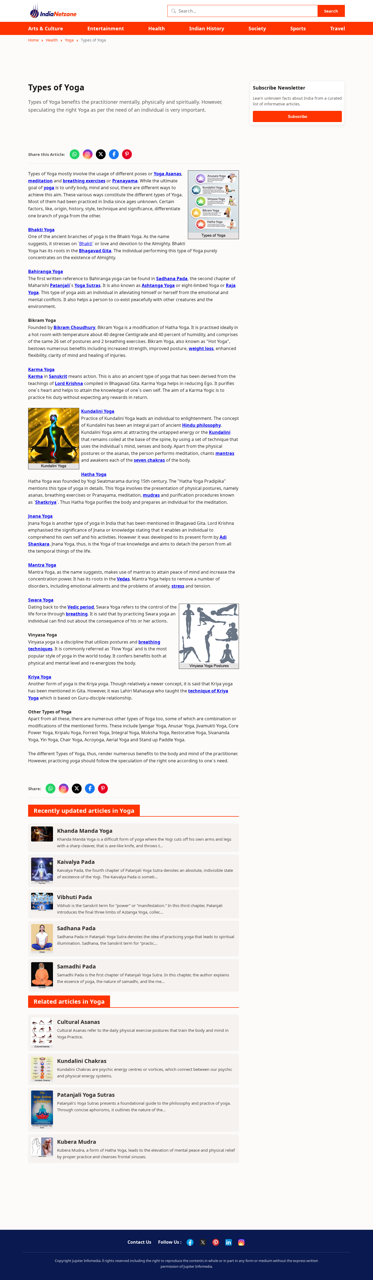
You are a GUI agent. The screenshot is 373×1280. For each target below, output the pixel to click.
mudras (151, 495)
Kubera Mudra (76, 1141)
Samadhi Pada (76, 966)
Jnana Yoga (40, 516)
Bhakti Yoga (41, 230)
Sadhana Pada (172, 278)
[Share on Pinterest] (127, 154)
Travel (337, 28)
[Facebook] (190, 1242)
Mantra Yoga (42, 565)
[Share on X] (101, 154)
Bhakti (85, 244)
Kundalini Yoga (97, 411)
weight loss (201, 348)
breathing (77, 614)
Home (33, 40)
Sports (298, 28)
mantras (224, 453)
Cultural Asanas (78, 1022)
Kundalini (219, 432)
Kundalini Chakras (81, 1061)
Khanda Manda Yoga (85, 830)
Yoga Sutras (87, 285)
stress (177, 586)
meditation (40, 181)
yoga (49, 188)
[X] (203, 1242)
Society (257, 28)
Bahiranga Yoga (45, 271)
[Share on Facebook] (114, 154)
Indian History (206, 28)
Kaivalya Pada (76, 862)
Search (331, 11)
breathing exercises (84, 181)
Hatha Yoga (93, 474)
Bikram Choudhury (74, 327)
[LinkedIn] (228, 1242)
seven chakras (149, 460)
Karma (35, 376)
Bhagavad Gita (95, 251)
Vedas (123, 579)
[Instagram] (241, 1242)
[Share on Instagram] (88, 154)
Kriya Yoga (39, 677)
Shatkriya (46, 502)
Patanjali (60, 285)
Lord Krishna (69, 383)
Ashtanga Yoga (158, 285)
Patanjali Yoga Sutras (86, 1094)
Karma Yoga (41, 369)
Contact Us (139, 1242)
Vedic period (80, 607)
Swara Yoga (41, 600)
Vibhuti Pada (74, 897)
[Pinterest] (215, 1242)
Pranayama (125, 181)
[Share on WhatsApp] (74, 154)
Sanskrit (58, 376)
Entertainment (105, 28)
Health (156, 28)
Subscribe (297, 116)
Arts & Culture (45, 28)
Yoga (69, 40)
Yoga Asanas (167, 174)
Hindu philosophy (201, 425)
